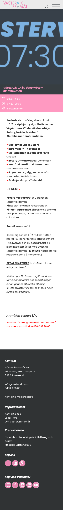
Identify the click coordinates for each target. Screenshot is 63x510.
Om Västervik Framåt (17, 421)
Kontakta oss (13, 414)
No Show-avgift (30, 276)
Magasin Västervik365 (18, 444)
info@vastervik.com (22, 287)
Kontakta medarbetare (19, 396)
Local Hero (11, 417)
